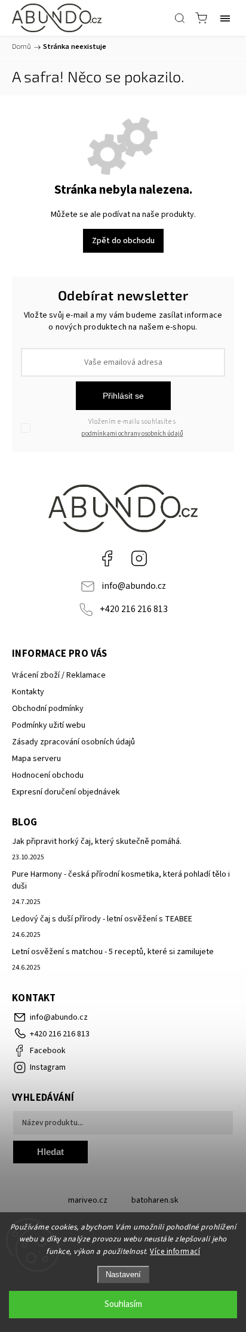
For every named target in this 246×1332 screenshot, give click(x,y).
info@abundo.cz (134, 585)
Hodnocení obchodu (48, 775)
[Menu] (225, 18)
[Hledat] (180, 18)
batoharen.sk (155, 1200)
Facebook (107, 558)
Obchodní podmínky (48, 709)
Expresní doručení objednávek (66, 792)
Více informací (175, 1251)
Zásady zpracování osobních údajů (73, 742)
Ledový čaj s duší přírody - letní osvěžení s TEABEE (102, 919)
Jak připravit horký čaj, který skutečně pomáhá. (97, 841)
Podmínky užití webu (48, 725)
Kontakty (28, 692)
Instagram (139, 558)
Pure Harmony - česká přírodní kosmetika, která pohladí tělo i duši (121, 880)
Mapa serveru (36, 759)
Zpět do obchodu (123, 241)
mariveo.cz (87, 1200)
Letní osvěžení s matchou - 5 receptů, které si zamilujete (113, 952)
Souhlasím (123, 1304)
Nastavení (123, 1274)
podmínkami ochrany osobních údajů (132, 433)
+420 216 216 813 (134, 609)
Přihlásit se (123, 395)
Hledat (50, 1152)
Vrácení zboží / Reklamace (59, 675)
